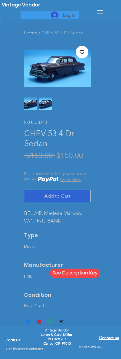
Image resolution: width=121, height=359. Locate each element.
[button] (100, 10)
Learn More (70, 179)
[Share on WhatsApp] (50, 322)
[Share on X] (61, 322)
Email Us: (12, 340)
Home (30, 33)
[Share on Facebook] (27, 322)
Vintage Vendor (21, 4)
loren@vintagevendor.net (24, 348)
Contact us (109, 337)
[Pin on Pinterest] (39, 322)
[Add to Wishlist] (82, 52)
